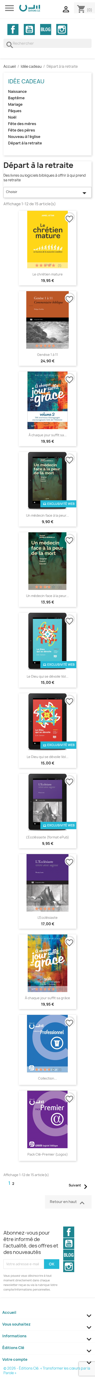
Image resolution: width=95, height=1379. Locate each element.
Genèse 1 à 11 (47, 354)
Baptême (16, 98)
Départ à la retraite (25, 143)
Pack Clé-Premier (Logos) (47, 1154)
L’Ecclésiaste (48, 917)
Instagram (61, 29)
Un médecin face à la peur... (47, 515)
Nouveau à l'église (24, 136)
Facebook (12, 29)
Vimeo (45, 29)
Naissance (17, 91)
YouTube (29, 29)
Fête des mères (22, 123)
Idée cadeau (26, 81)
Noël (12, 117)
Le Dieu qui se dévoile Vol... (47, 676)
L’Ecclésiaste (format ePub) (47, 837)
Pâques (14, 110)
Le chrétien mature (48, 274)
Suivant (79, 1186)
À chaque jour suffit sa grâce (47, 998)
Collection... (47, 1078)
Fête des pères (21, 130)
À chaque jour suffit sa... (48, 435)
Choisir (47, 193)
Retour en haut (68, 1203)
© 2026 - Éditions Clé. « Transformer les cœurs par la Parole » (46, 1370)
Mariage (15, 104)
